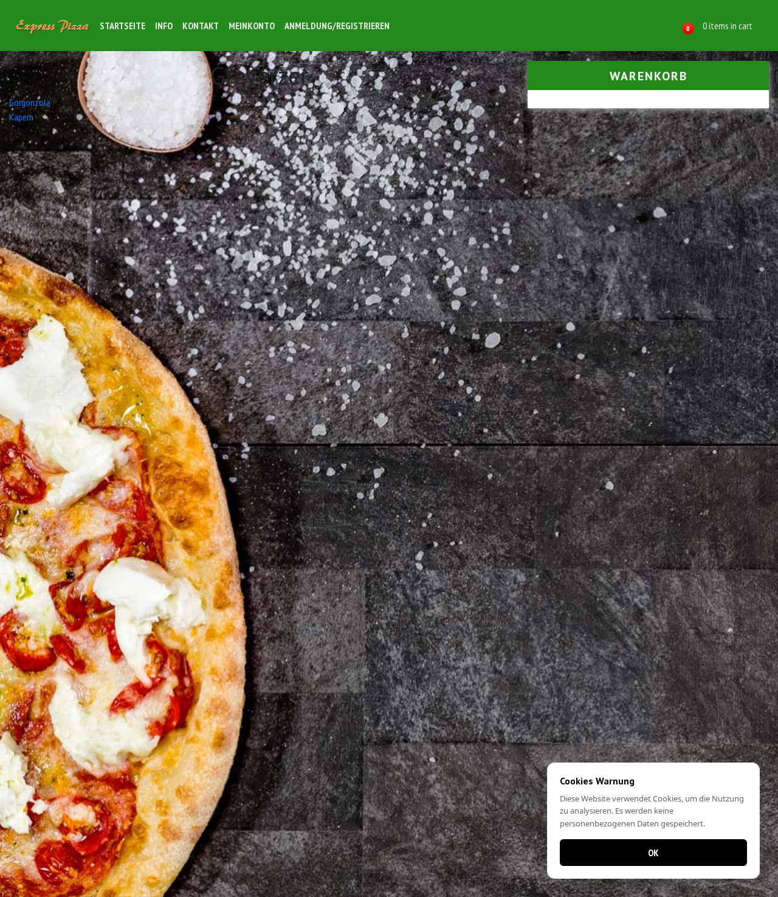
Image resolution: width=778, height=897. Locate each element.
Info (164, 25)
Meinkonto (252, 25)
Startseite (122, 25)
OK (653, 852)
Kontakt (200, 25)
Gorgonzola (29, 102)
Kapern (21, 117)
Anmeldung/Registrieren (337, 25)
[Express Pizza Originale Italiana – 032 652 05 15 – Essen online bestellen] (52, 25)
